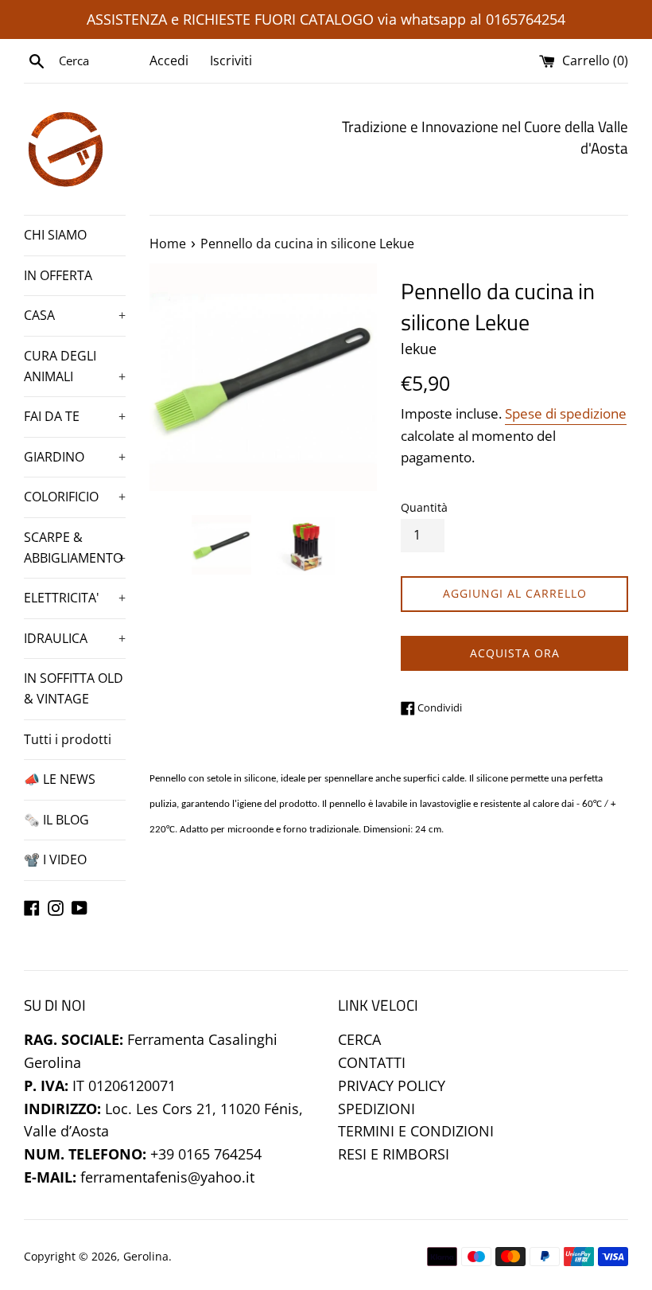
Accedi (168, 60)
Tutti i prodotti (67, 739)
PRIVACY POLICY (391, 1085)
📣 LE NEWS (59, 779)
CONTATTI (372, 1062)
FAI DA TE (75, 416)
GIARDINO (75, 457)
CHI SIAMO (55, 235)
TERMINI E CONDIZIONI (416, 1130)
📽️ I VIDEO (55, 859)
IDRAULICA (75, 638)
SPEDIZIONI (376, 1108)
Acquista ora (515, 653)
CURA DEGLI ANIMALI (75, 366)
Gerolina (146, 1256)
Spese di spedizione (566, 413)
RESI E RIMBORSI (393, 1153)
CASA (75, 315)
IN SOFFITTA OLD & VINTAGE (73, 688)
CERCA (359, 1039)
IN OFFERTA (58, 275)
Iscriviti (231, 60)
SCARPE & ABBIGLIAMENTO (75, 547)
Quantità (424, 507)
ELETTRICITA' (75, 597)
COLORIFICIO (75, 496)
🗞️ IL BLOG (56, 819)
